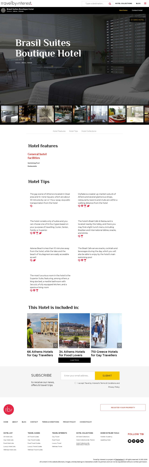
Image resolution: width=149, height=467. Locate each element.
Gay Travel (55, 436)
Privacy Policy (114, 387)
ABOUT (15, 422)
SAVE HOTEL (138, 20)
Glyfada (21, 11)
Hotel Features (59, 131)
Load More (74, 360)
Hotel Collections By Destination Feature (83, 444)
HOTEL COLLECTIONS (123, 3)
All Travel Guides (33, 436)
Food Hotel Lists (8, 443)
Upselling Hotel (105, 440)
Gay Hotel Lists (8, 440)
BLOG (138, 3)
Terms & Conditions (108, 383)
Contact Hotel (137, 10)
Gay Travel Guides (34, 440)
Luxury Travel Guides (35, 446)
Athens (15, 11)
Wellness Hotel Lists (9, 449)
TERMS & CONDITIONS (50, 422)
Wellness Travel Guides (35, 449)
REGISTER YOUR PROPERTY (123, 407)
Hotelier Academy (106, 436)
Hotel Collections (88, 131)
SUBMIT (107, 375)
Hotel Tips (73, 131)
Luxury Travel (56, 443)
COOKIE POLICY (86, 422)
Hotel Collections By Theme (85, 440)
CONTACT (34, 422)
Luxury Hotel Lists (9, 446)
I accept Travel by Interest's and (98, 385)
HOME (5, 422)
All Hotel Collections (82, 436)
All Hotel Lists (7, 436)
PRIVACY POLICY (69, 422)
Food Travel (56, 440)
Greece (9, 11)
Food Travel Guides (34, 443)
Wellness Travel (57, 446)
